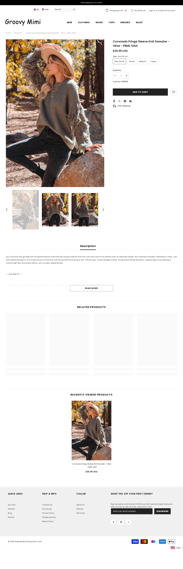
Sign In (152, 10)
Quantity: (117, 70)
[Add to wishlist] (173, 92)
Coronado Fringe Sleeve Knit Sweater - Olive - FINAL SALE (91, 465)
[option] (55, 113)
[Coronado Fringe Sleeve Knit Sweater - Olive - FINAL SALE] (91, 430)
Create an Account (166, 10)
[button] (7, 209)
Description (88, 246)
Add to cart (140, 92)
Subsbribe (162, 511)
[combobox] (62, 9)
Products (18, 33)
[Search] (64, 9)
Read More (91, 288)
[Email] (130, 101)
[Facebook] (114, 101)
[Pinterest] (125, 101)
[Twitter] (119, 101)
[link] (25, 369)
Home (8, 33)
